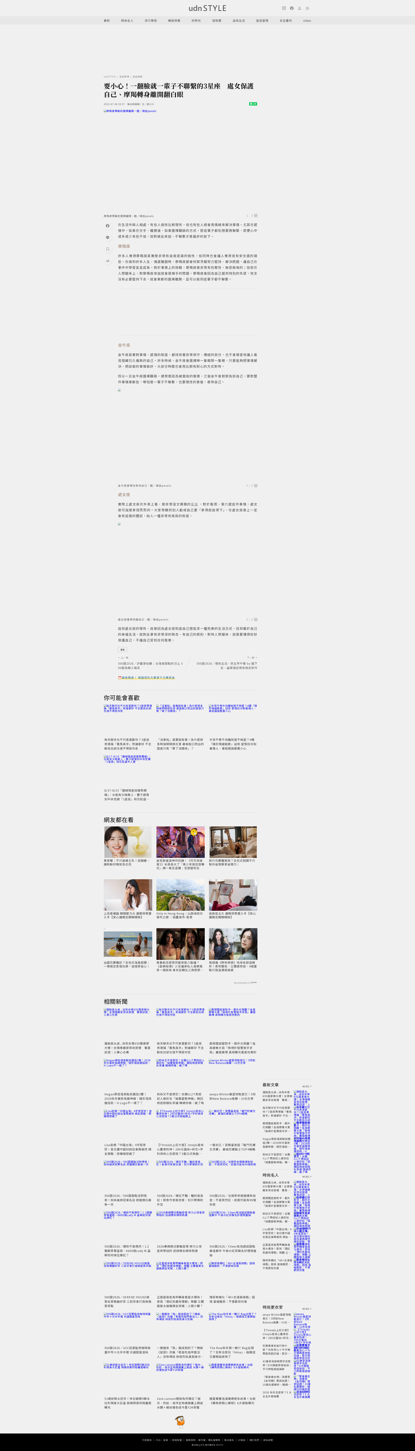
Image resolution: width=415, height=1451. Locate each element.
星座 (122, 649)
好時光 (196, 20)
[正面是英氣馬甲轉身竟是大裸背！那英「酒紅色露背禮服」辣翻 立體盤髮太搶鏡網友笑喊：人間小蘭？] (180, 1278)
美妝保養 (174, 20)
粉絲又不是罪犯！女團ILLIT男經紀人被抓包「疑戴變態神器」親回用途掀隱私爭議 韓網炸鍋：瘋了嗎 (180, 1098)
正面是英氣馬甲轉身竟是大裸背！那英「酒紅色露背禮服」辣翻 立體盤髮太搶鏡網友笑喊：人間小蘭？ (180, 1301)
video (307, 20)
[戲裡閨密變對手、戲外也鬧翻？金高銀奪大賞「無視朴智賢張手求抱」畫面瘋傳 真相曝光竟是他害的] (233, 1024)
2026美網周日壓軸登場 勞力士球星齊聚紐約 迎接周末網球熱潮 (179, 1248)
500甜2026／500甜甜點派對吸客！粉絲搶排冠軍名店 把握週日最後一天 (127, 1199)
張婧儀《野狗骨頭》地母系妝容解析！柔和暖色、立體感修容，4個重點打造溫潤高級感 (233, 966)
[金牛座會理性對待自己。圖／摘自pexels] (187, 435)
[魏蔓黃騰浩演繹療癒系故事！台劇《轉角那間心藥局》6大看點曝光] (233, 1379)
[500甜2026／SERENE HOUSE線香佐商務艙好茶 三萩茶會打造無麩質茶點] (128, 1278)
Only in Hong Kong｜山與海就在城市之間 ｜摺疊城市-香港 (179, 915)
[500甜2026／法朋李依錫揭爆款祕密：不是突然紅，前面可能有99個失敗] (233, 1176)
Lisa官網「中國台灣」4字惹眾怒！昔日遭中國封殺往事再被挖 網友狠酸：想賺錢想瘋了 (127, 1149)
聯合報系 (229, 1440)
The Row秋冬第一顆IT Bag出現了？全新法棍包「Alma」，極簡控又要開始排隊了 (232, 1352)
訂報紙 (241, 1440)
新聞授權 (177, 1440)
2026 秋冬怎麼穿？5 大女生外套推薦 (277, 1394)
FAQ (158, 1440)
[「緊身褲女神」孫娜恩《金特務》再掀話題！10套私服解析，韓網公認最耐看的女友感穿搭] (302, 1380)
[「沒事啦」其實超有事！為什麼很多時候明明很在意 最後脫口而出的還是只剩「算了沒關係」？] (180, 720)
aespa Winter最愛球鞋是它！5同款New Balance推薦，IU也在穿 (232, 1096)
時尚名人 (127, 20)
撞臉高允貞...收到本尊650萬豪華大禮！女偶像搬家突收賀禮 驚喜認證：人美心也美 (127, 1047)
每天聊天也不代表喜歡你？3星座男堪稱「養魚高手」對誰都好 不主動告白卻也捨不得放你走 (127, 743)
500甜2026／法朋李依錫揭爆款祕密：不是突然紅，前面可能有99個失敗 (232, 1199)
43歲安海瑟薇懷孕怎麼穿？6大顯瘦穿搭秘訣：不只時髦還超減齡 (277, 1365)
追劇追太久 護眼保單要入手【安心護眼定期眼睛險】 (232, 915)
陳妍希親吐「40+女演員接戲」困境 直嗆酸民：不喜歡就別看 (232, 1299)
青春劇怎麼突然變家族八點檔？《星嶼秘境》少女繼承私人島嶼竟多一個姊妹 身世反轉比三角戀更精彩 (179, 966)
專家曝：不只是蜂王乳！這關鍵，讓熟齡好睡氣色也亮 (127, 862)
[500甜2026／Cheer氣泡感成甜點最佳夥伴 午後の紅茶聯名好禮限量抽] (233, 1227)
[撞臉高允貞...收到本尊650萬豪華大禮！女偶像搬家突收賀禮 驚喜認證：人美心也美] (128, 1024)
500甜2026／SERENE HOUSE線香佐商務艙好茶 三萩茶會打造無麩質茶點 (127, 1301)
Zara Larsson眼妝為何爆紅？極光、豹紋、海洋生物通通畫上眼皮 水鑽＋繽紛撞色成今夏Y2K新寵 (180, 1402)
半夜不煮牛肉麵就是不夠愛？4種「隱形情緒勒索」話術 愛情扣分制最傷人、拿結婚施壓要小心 (232, 743)
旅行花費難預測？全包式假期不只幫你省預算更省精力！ (232, 862)
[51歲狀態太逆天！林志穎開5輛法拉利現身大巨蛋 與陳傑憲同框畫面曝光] (128, 1379)
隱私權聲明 (214, 1440)
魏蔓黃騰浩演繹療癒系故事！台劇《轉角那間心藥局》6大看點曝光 (232, 1400)
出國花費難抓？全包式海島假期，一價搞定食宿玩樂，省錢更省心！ (127, 964)
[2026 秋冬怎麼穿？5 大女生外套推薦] (302, 1396)
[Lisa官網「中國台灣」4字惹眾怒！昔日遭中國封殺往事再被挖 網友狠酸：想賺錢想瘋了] (128, 1126)
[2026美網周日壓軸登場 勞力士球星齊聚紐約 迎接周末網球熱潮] (180, 1227)
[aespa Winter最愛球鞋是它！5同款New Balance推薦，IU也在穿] (233, 1075)
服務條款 (191, 1440)
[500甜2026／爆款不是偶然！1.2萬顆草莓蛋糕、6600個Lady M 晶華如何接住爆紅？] (128, 1227)
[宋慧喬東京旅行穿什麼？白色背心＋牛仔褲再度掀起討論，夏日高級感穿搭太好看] (302, 1349)
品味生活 (239, 20)
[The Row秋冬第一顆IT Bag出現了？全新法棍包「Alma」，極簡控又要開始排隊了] (233, 1329)
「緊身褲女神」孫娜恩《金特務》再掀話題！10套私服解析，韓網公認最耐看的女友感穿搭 (277, 1382)
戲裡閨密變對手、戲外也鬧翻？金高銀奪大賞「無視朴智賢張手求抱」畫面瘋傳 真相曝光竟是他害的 (232, 1047)
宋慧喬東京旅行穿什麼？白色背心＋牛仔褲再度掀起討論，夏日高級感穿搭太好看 (276, 1351)
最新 (107, 20)
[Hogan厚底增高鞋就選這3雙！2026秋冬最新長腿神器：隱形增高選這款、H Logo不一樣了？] (128, 1075)
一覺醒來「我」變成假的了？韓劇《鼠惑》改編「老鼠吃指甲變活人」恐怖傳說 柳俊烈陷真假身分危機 (180, 1354)
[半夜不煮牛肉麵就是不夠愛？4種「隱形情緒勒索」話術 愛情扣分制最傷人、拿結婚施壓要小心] (233, 720)
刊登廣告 (147, 1440)
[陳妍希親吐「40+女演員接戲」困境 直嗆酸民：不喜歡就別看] (233, 1278)
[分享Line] (108, 237)
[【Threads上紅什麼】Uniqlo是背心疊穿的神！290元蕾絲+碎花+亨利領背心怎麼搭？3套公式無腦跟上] (180, 1126)
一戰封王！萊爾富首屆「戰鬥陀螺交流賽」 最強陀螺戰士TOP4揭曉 (232, 1147)
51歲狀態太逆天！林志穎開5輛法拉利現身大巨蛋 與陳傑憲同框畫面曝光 (127, 1402)
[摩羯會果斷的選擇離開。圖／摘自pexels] (180, 161)
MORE (305, 1086)
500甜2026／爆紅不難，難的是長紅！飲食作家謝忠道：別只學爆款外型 (180, 1199)
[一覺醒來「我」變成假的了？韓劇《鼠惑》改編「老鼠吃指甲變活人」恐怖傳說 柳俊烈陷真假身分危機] (180, 1329)
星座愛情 (262, 20)
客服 (165, 1440)
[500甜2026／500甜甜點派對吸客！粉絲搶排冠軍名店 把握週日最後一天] (128, 1176)
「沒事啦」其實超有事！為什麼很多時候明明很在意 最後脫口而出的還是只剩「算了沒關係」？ (180, 743)
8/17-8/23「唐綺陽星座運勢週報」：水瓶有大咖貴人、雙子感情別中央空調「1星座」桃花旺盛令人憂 (126, 796)
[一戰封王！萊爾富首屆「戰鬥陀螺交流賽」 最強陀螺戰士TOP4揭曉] (233, 1126)
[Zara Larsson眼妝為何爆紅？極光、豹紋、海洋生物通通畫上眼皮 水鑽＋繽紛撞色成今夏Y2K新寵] (180, 1379)
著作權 (202, 1440)
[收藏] (108, 249)
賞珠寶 (216, 20)
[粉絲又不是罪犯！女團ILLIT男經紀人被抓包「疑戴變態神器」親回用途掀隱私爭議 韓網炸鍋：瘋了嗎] (180, 1075)
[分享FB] (108, 226)
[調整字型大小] (108, 261)
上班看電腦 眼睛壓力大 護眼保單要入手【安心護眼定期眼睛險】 (128, 915)
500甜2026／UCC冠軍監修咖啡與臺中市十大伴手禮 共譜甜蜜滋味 (127, 1350)
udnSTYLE (110, 76)
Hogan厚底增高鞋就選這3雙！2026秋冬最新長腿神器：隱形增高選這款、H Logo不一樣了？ (128, 1098)
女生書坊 (286, 20)
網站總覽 (268, 1440)
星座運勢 (137, 76)
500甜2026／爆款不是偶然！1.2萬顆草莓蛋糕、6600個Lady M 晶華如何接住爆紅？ (127, 1250)
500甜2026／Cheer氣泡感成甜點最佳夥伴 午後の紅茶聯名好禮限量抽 (232, 1250)
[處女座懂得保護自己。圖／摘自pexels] (187, 569)
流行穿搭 (151, 20)
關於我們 (254, 1440)
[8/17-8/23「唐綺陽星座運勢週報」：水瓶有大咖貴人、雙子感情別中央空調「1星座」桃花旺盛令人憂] (128, 771)
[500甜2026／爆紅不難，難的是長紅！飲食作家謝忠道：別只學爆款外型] (180, 1176)
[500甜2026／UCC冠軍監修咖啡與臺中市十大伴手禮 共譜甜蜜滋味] (128, 1329)
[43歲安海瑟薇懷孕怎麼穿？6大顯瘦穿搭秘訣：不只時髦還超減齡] (302, 1365)
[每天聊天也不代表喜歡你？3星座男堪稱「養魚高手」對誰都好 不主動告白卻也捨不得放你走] (128, 720)
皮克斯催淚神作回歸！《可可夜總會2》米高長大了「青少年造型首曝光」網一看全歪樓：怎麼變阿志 (180, 864)
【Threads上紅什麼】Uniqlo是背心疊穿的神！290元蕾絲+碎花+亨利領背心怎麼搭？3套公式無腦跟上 (180, 1151)
